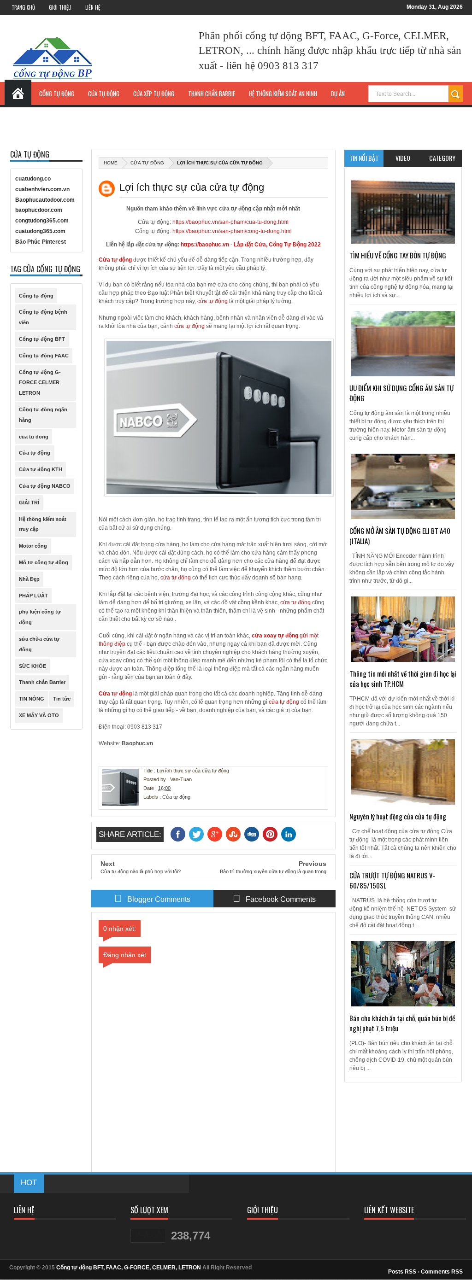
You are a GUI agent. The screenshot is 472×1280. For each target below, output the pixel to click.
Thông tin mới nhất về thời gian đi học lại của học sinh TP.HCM (402, 678)
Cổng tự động (36, 295)
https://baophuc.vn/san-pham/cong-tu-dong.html (232, 231)
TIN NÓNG (31, 698)
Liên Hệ (92, 7)
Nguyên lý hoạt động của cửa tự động (397, 816)
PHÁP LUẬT (33, 595)
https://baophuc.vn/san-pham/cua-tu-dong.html (230, 222)
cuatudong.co (33, 178)
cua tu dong (33, 436)
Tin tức (62, 698)
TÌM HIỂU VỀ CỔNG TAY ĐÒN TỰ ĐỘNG (397, 255)
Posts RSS (402, 1271)
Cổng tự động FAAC (44, 355)
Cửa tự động (147, 162)
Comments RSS (442, 1271)
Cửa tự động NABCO (45, 486)
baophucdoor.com (38, 210)
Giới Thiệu (60, 7)
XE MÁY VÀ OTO (39, 715)
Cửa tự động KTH (40, 469)
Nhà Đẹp (29, 579)
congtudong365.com (42, 220)
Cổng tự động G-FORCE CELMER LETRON (40, 382)
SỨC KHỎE (32, 666)
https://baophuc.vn (205, 244)
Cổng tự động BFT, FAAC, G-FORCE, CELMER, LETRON (128, 1267)
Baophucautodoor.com (45, 200)
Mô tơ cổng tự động (43, 562)
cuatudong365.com (40, 231)
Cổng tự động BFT (42, 339)
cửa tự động (212, 301)
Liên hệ (399, 113)
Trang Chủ (23, 7)
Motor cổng (33, 546)
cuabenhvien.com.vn (42, 189)
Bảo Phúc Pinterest (40, 242)
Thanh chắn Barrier (42, 682)
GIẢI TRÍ (29, 502)
